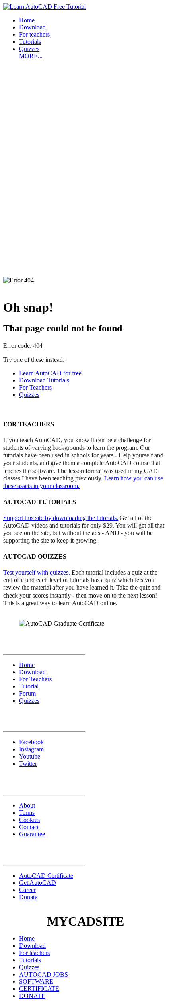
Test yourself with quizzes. (36, 572)
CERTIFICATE (39, 988)
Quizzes (29, 48)
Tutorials (30, 41)
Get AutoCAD (37, 882)
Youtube (29, 756)
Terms (27, 812)
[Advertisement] (85, 151)
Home (27, 20)
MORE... (31, 56)
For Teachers (35, 387)
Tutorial (29, 686)
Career (27, 889)
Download (32, 27)
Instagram (31, 749)
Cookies (29, 819)
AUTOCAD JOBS (43, 974)
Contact (29, 827)
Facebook (31, 742)
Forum (27, 693)
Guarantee (32, 834)
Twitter (28, 763)
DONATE (32, 995)
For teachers (34, 34)
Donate (28, 897)
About (27, 805)
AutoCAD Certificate (46, 875)
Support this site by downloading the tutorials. (60, 517)
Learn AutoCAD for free (50, 373)
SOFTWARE (36, 981)
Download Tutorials (44, 380)
